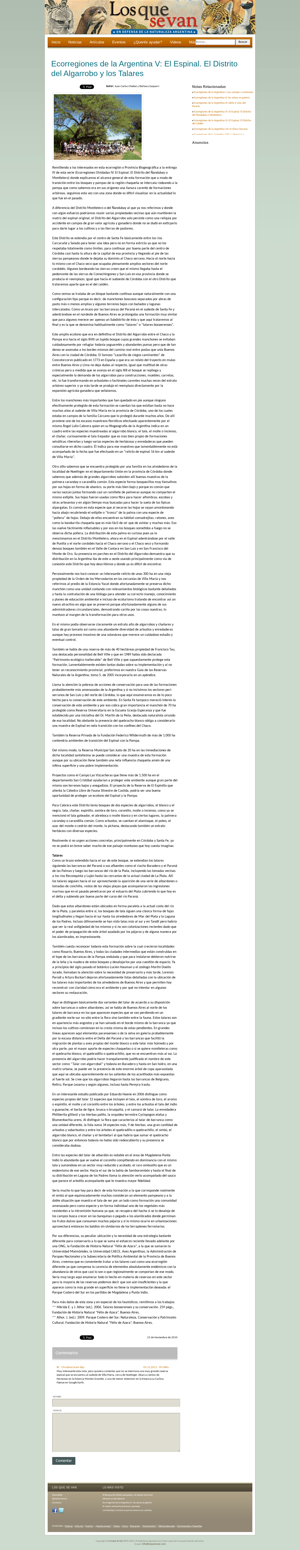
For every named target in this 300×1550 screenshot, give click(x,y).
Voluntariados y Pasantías (189, 1526)
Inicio (56, 42)
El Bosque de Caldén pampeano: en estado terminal (128, 1495)
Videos (175, 42)
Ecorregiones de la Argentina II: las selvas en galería (222, 97)
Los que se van (115, 1541)
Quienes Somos (59, 1499)
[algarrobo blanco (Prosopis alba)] (97, 160)
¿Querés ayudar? (148, 42)
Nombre (57, 1397)
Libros (125, 1526)
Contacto (56, 1503)
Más (190, 42)
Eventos (119, 42)
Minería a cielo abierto (114, 1499)
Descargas (135, 1526)
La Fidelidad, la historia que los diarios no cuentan (127, 1510)
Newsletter (57, 1495)
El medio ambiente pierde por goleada (121, 1506)
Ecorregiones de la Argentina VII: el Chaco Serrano (221, 129)
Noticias (75, 42)
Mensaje (57, 1410)
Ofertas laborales (166, 1526)
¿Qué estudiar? (149, 1526)
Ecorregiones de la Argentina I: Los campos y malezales (223, 92)
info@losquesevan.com (154, 1544)
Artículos (97, 42)
